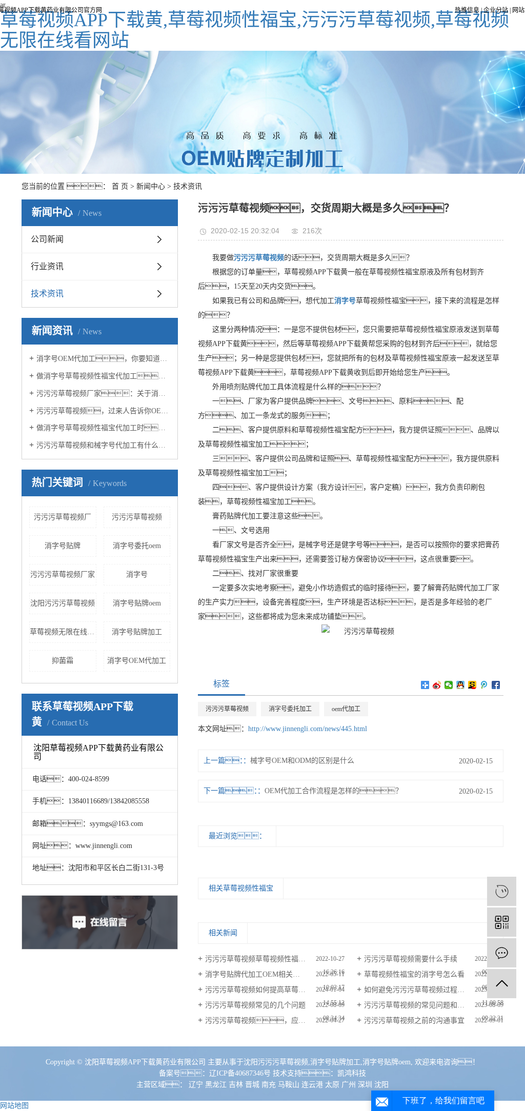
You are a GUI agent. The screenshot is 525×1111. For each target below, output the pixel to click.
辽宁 (196, 1084)
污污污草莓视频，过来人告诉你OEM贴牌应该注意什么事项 (103, 411)
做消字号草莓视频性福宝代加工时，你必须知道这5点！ (103, 428)
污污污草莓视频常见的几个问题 (255, 1005)
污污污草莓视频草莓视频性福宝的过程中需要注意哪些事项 (275, 959)
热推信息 (467, 10)
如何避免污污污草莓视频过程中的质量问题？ (433, 990)
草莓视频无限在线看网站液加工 (63, 632)
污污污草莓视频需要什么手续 (410, 959)
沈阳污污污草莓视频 (62, 603)
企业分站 (495, 10)
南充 (268, 1084)
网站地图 (14, 1105)
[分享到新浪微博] (437, 685)
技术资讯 (187, 186)
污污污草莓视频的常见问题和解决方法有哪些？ (433, 1005)
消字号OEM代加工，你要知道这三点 (103, 358)
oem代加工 (346, 709)
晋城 (252, 1084)
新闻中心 (150, 186)
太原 (332, 1084)
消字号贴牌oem (137, 603)
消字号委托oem (137, 546)
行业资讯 (47, 266)
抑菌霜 (62, 660)
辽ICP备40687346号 (240, 1073)
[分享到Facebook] (496, 685)
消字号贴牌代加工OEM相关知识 (256, 974)
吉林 (236, 1084)
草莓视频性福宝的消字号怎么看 (414, 974)
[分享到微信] (449, 685)
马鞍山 (288, 1084)
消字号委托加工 (290, 709)
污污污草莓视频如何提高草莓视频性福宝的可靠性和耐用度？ (275, 990)
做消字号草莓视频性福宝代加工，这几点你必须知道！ (103, 376)
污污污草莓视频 (137, 517)
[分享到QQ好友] (460, 685)
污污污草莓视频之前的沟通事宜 (414, 1020)
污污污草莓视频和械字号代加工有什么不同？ (103, 445)
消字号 (137, 574)
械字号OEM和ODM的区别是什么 (302, 760)
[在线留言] (501, 952)
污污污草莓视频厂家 (62, 574)
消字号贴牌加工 (137, 632)
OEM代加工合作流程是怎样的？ (333, 791)
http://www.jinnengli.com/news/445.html (307, 729)
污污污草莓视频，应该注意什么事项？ (275, 1020)
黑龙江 (216, 1084)
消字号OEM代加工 (136, 660)
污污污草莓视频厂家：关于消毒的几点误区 (103, 393)
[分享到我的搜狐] (472, 685)
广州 (348, 1084)
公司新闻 (47, 239)
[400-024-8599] (501, 891)
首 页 (120, 186)
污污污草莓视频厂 (62, 517)
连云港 (312, 1084)
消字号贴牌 (62, 546)
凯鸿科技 (351, 1073)
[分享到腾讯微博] (484, 685)
